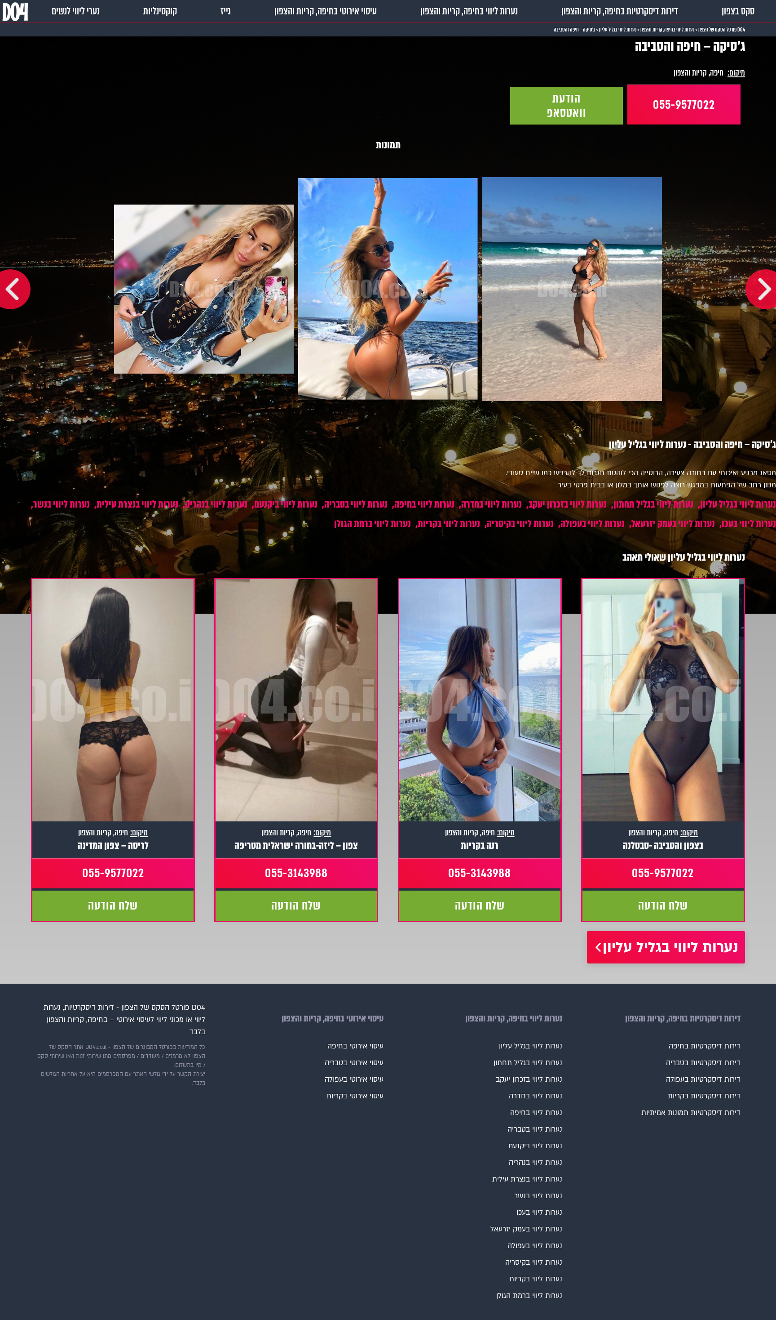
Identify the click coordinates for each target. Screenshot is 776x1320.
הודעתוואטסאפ (566, 105)
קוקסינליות (160, 11)
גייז (225, 11)
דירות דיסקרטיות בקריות (704, 1096)
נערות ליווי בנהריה (216, 504)
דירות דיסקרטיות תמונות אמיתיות (691, 1113)
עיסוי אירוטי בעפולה (354, 1079)
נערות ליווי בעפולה (592, 524)
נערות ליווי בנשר (61, 504)
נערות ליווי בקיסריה (520, 524)
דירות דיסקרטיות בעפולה (703, 1079)
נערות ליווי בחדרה (491, 504)
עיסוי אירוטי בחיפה (355, 1046)
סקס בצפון (738, 11)
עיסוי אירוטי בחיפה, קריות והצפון (325, 11)
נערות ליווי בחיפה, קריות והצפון (469, 11)
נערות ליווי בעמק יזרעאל (673, 524)
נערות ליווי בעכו (749, 524)
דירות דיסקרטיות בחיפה (705, 1046)
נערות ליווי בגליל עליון (738, 504)
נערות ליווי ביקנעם (285, 504)
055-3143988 (479, 873)
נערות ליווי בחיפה (424, 504)
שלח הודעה (663, 905)
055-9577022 (684, 104)
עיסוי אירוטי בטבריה (354, 1063)
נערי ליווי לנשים (76, 11)
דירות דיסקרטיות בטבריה (703, 1063)
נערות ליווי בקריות (449, 524)
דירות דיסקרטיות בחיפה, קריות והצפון (619, 11)
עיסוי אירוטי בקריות (355, 1096)
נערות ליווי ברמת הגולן (372, 524)
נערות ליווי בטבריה (356, 504)
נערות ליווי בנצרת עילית (137, 504)
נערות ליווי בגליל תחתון (653, 504)
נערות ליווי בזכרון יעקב (568, 504)
